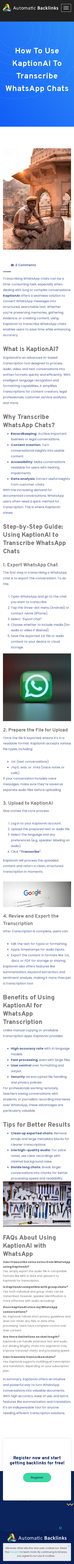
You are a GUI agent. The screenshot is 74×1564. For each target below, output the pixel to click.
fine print (14, 1552)
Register (37, 1477)
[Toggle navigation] (66, 8)
